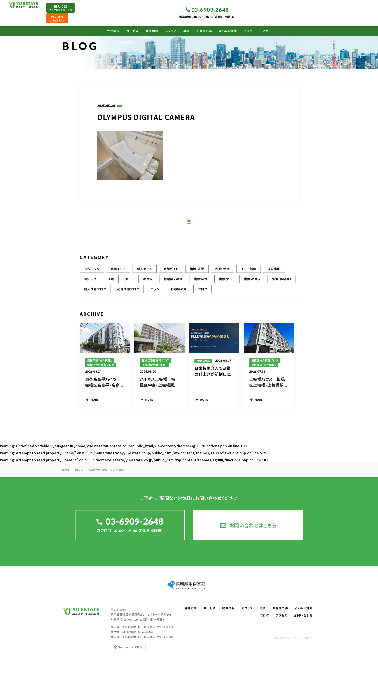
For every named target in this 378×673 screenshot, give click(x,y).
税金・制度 (222, 269)
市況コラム (91, 269)
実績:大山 (226, 279)
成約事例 (274, 269)
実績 (186, 31)
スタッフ (170, 31)
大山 (128, 279)
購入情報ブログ (95, 289)
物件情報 (152, 31)
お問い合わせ (303, 615)
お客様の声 (204, 31)
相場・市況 (197, 269)
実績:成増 (200, 279)
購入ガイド (144, 269)
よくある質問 (228, 31)
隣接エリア (118, 269)
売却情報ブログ (128, 289)
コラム (154, 289)
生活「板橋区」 (281, 279)
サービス (133, 31)
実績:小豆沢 (252, 279)
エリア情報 (248, 269)
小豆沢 (147, 279)
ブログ (248, 31)
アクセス (265, 31)
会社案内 (113, 31)
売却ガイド (170, 269)
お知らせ (90, 279)
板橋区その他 (173, 279)
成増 (111, 279)
